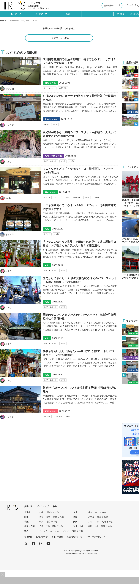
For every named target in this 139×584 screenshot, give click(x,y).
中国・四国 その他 (54, 526)
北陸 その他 (51, 521)
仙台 (90, 512)
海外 (26, 531)
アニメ (47, 198)
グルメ (47, 234)
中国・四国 (29, 526)
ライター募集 (57, 537)
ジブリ (57, 198)
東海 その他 (102, 517)
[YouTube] (48, 543)
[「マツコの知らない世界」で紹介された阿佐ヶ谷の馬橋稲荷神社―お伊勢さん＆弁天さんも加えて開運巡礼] (59, 257)
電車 (55, 125)
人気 (57, 234)
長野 (48, 517)
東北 (75, 512)
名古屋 (91, 517)
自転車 (96, 198)
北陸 (26, 521)
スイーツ (58, 416)
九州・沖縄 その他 (103, 526)
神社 (63, 161)
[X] (26, 543)
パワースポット (51, 161)
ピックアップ (41, 14)
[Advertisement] (69, 580)
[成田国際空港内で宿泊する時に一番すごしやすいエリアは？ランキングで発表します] (59, 74)
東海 (75, 517)
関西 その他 (107, 521)
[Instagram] (40, 543)
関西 (75, 521)
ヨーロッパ (55, 531)
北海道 (27, 512)
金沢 (41, 521)
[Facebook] (33, 543)
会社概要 (120, 14)
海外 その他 (77, 531)
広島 (41, 526)
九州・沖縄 (78, 526)
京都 (90, 521)
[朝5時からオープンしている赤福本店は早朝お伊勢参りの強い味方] (59, 403)
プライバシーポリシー (95, 537)
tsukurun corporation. (89, 553)
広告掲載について (74, 537)
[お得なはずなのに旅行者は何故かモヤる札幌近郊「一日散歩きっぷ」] (59, 111)
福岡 (90, 526)
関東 (26, 517)
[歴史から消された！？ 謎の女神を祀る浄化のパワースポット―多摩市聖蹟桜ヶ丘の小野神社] (59, 293)
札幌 (41, 512)
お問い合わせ (42, 537)
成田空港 (63, 88)
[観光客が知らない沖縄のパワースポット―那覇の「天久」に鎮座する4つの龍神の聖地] (59, 147)
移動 (46, 125)
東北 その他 (100, 512)
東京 (41, 517)
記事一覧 (28, 506)
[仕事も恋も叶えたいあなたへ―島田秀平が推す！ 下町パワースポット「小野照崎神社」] (59, 366)
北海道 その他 (52, 512)
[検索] (119, 5)
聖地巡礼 (77, 198)
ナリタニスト (50, 88)
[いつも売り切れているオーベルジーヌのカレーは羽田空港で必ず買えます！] (59, 220)
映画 (67, 198)
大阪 (97, 521)
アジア (66, 531)
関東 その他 (58, 517)
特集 (68, 14)
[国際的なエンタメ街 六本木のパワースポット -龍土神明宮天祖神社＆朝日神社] (59, 330)
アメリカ (43, 531)
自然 (72, 161)
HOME (3, 20)
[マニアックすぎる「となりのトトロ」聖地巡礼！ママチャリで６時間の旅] (59, 184)
